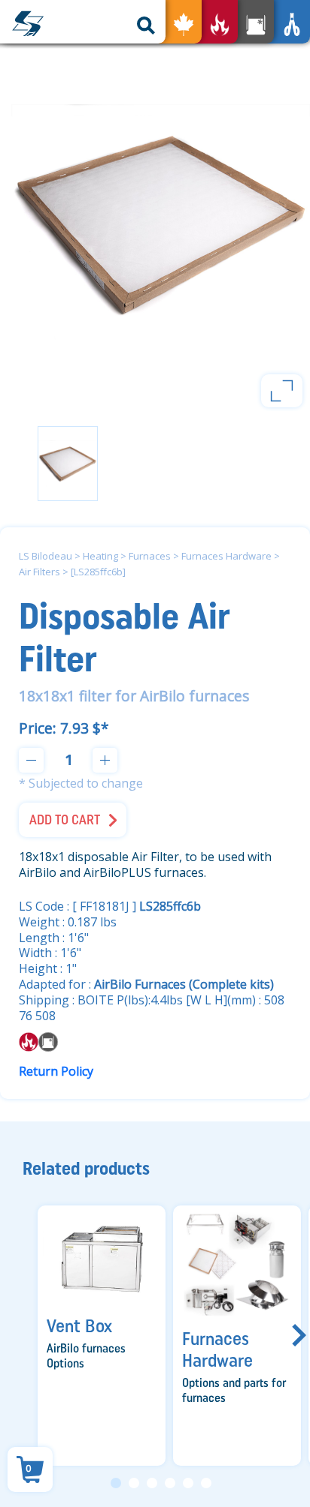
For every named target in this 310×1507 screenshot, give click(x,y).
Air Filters (39, 571)
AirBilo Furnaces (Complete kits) (184, 984)
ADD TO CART (64, 820)
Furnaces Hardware (226, 556)
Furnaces (150, 556)
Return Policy (56, 1071)
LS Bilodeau (45, 556)
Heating (100, 556)
